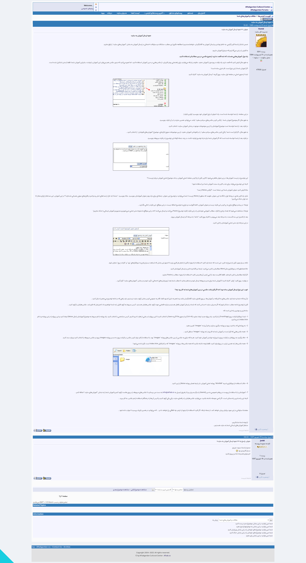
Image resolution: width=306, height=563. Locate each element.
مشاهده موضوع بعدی (121, 489)
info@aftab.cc (168, 392)
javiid (262, 440)
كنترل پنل (201, 13)
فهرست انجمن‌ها (264, 16)
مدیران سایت (122, 13)
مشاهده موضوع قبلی (139, 489)
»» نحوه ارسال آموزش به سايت (262, 22)
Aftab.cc (167, 555)
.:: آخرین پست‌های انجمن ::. (154, 13)
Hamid (261, 28)
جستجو (190, 13)
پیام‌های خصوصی (87, 8)
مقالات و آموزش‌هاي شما (246, 16)
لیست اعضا (135, 13)
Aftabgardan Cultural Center (258, 7)
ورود (102, 13)
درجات (109, 13)
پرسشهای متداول (175, 13)
